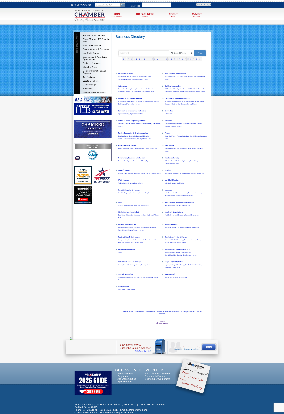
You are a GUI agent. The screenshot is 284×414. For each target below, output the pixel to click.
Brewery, (143, 265)
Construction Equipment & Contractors (132, 111)
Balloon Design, (180, 265)
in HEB (145, 15)
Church (120, 252)
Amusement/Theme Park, (126, 277)
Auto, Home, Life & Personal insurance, (176, 193)
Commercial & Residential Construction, (194, 89)
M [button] (160, 59)
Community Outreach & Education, (139, 136)
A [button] (128, 59)
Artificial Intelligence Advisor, (173, 101)
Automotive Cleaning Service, (127, 89)
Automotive (122, 86)
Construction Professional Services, (190, 92)
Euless (156, 373)
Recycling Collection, (124, 242)
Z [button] (196, 59)
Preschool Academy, (171, 126)
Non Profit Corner (91, 53)
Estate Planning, (129, 205)
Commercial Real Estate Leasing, (174, 240)
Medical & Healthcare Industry (129, 212)
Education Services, (196, 124)
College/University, (170, 124)
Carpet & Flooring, (186, 252)
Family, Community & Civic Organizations (133, 133)
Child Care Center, (123, 136)
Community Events (155, 376)
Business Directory (128, 312)
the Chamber (117, 15)
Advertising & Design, (124, 76)
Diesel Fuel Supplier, (124, 193)
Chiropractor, (129, 215)
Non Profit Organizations (174, 212)
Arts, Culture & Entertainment (175, 74)
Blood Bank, (121, 215)
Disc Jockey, (180, 76)
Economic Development (157, 379)
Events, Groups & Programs (96, 49)
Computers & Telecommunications (177, 98)
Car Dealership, (146, 92)
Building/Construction (172, 86)
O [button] (166, 59)
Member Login (204, 4)
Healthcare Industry (172, 158)
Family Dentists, (136, 124)
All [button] (200, 59)
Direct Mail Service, (137, 79)
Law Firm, (137, 205)
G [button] (144, 59)
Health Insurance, (170, 195)
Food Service (169, 145)
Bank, (166, 136)
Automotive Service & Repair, (145, 89)
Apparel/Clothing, (170, 265)
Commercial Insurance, (195, 193)
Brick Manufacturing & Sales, (173, 205)
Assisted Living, (177, 173)
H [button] (147, 59)
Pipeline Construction (136, 114)
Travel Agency (183, 277)
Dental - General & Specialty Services (132, 121)
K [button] (154, 59)
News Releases (139, 312)
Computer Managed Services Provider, (193, 101)
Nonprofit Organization (192, 215)
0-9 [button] (124, 59)
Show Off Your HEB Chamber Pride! (96, 40)
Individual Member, (170, 183)
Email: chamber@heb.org (133, 410)
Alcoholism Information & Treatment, (129, 227)
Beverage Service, (135, 265)
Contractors (169, 111)
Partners (197, 15)
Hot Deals (159, 312)
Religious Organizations (126, 249)
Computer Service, (186, 104)
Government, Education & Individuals (131, 158)
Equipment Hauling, (124, 114)
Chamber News (90, 67)
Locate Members (91, 81)
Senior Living (200, 173)
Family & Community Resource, (127, 139)
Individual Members (172, 180)
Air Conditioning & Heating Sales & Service (130, 183)
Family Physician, (170, 164)
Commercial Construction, (172, 92)
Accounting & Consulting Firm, (145, 101)
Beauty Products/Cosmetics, (193, 265)
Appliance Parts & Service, (172, 252)
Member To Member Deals (171, 312)
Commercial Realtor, (190, 240)
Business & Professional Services (130, 98)
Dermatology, (194, 161)
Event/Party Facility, (200, 76)
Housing (168, 170)
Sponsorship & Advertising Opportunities (95, 58)
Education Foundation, (183, 124)
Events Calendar (150, 312)
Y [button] (193, 59)
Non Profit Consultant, (178, 215)
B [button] (131, 59)
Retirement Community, (189, 173)
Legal (120, 202)
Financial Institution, (183, 136)
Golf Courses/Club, (139, 277)
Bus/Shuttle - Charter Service (126, 290)
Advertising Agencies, (124, 79)
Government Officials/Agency (142, 161)
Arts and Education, (170, 76)
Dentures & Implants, (124, 124)
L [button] (157, 59)
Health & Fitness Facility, (142, 148)
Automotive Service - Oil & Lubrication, (129, 92)
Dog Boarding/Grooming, (184, 227)
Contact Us (192, 312)
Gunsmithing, (149, 277)
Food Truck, (200, 148)
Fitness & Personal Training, (126, 148)
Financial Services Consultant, (198, 136)
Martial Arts (153, 148)
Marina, (156, 277)
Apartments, (168, 173)
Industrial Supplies (144, 193)
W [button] (188, 59)
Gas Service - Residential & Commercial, (144, 240)
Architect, (157, 101)
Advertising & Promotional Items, (141, 76)
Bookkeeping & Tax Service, (126, 104)
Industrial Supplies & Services (129, 190)
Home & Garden (124, 170)
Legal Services (145, 205)
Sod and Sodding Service (153, 173)
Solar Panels (168, 114)
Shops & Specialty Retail (174, 262)
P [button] (168, 59)
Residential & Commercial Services (177, 249)
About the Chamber (92, 45)
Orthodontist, (157, 124)
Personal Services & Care (127, 225)
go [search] (201, 53)
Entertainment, (188, 76)
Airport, (167, 277)
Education (168, 121)
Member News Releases (94, 92)
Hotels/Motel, (174, 277)
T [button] (179, 59)
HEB (173, 15)
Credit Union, (172, 136)
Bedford (166, 373)
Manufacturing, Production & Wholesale (179, 202)
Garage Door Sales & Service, (137, 173)
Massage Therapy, (133, 230)
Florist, (126, 173)
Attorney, (121, 205)
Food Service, (192, 148)
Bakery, (120, 265)
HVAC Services (123, 180)
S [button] (177, 59)
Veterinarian (195, 227)
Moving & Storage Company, (173, 242)
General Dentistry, (147, 124)
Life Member (180, 183)
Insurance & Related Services (184, 195)
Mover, (199, 240)
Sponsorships (124, 381)
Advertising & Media (125, 74)
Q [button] (171, 59)
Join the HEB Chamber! (94, 35)
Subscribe (87, 88)
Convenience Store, (170, 267)
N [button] (163, 59)
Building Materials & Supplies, (173, 89)
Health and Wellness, (153, 215)
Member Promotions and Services (94, 72)
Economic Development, (125, 161)
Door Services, (187, 255)
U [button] (182, 59)
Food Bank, (168, 215)
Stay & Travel (170, 274)
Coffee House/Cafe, (170, 148)
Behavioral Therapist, (171, 161)
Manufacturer (186, 205)
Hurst (147, 373)
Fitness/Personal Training (127, 145)
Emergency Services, (140, 215)
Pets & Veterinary (171, 225)
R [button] (174, 59)
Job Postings (89, 77)
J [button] (152, 59)
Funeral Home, (122, 230)
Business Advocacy (92, 63)
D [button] (136, 59)
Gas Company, (134, 193)
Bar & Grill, (126, 265)
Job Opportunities (126, 379)
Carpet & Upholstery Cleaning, (173, 255)
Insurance (168, 190)
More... (146, 79)
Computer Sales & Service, (172, 104)
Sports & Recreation (125, 274)
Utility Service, (135, 242)
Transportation (123, 287)
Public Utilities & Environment (129, 237)
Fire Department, (142, 139)
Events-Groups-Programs (125, 374)
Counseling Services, (184, 161)
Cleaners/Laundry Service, (148, 227)
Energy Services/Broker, (125, 240)
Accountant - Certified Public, (126, 101)
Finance (167, 133)
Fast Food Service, (182, 148)
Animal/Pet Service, (170, 227)
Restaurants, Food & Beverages (129, 262)
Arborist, (120, 173)
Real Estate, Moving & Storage (176, 237)
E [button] (139, 59)
